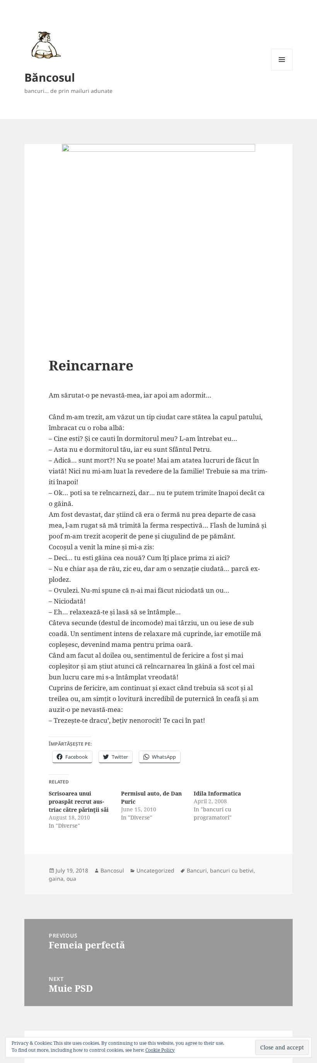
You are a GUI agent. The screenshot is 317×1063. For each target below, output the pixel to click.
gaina (56, 878)
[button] (44, 44)
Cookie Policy (160, 1050)
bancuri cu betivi (232, 870)
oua (71, 878)
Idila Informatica (217, 793)
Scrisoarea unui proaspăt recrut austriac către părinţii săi (79, 801)
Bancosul (112, 870)
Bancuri (197, 870)
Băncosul (49, 77)
